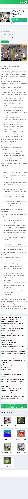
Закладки (16, 22)
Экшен (13, 31)
